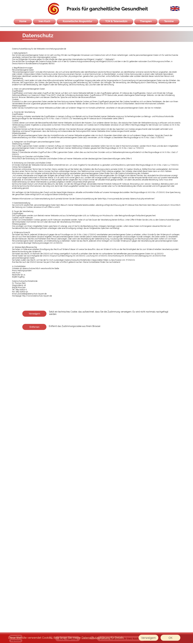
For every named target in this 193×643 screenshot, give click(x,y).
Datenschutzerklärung (96, 637)
